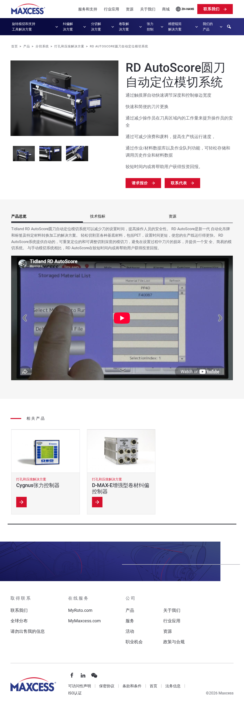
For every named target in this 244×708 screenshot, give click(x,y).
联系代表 (179, 183)
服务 (130, 620)
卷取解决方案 (124, 26)
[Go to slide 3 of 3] (77, 154)
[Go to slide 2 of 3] (50, 154)
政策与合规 (174, 641)
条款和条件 (132, 686)
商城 (166, 9)
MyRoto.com (80, 610)
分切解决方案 (96, 26)
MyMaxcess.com (84, 620)
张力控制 (150, 26)
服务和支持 (87, 9)
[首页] (28, 9)
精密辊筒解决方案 (175, 26)
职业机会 (134, 641)
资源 (129, 9)
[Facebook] (72, 675)
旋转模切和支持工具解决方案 (23, 26)
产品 (130, 610)
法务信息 (173, 686)
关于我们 (147, 9)
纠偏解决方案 (68, 26)
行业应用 (111, 9)
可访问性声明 (79, 686)
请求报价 (140, 183)
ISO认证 (75, 693)
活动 (130, 631)
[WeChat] (94, 675)
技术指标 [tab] (97, 216)
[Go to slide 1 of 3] (23, 154)
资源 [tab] (172, 216)
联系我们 (211, 9)
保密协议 (106, 686)
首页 (153, 686)
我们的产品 (208, 26)
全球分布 (19, 620)
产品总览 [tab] (18, 216)
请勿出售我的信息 (27, 631)
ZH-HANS (188, 9)
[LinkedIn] (83, 675)
